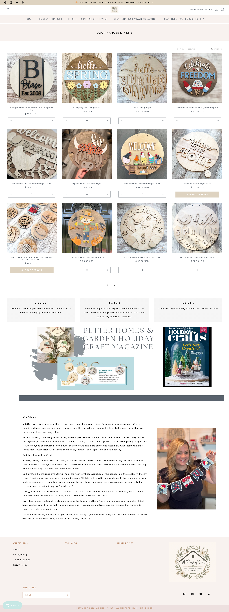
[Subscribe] (67, 595)
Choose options (197, 194)
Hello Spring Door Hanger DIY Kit (87, 108)
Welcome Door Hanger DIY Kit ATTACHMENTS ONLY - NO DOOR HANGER (31, 258)
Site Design (146, 608)
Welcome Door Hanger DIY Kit (197, 184)
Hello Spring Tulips (142, 108)
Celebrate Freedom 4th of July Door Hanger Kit (197, 108)
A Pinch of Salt (105, 608)
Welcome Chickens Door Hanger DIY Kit (142, 184)
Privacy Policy (20, 554)
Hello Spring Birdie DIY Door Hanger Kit (197, 257)
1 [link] (107, 285)
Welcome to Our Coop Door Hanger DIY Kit (31, 184)
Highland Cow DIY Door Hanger (86, 184)
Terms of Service (22, 559)
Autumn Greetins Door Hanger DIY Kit (87, 257)
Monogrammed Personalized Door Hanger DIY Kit (31, 109)
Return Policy (20, 565)
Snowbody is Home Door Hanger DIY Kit (142, 257)
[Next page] (122, 285)
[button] (8, 9)
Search (16, 549)
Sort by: (180, 49)
